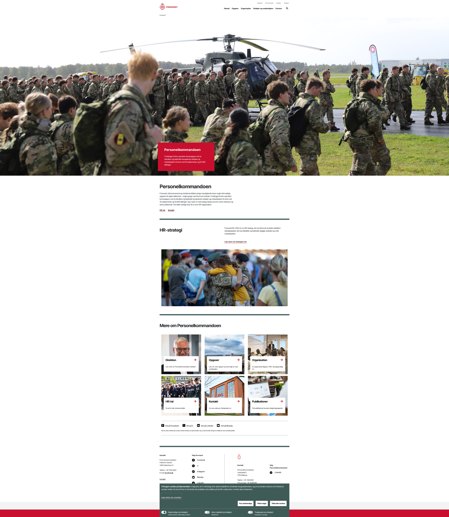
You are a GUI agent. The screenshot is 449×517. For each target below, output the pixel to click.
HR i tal (162, 210)
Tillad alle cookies (278, 503)
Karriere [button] (279, 8)
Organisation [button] (246, 8)
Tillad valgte (261, 503)
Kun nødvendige (245, 503)
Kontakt (278, 3)
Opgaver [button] (235, 8)
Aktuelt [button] (226, 8)
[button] (286, 9)
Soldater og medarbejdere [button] (263, 8)
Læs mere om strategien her (235, 242)
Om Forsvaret (269, 3)
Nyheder (259, 3)
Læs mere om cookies (171, 497)
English (286, 3)
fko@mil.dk (169, 473)
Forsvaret (162, 15)
